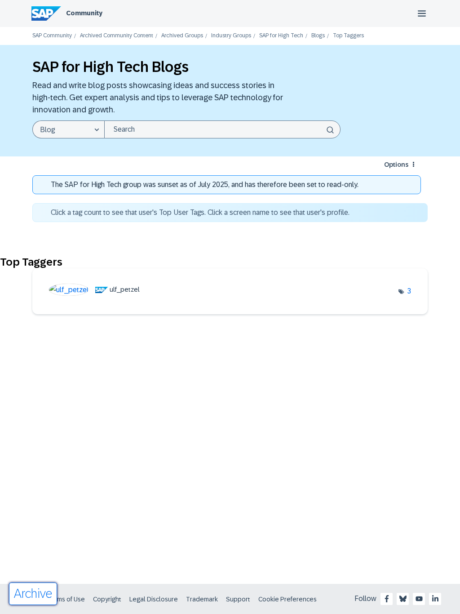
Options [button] (396, 164)
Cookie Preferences (287, 599)
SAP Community (52, 36)
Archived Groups (182, 36)
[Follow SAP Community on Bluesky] (403, 598)
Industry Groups (231, 36)
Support (238, 599)
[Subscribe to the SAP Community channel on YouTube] (419, 598)
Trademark (202, 599)
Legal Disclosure (153, 599)
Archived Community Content (116, 36)
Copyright (107, 599)
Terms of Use (66, 599)
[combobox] (222, 129)
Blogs (318, 36)
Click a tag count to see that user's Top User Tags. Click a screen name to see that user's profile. (200, 212)
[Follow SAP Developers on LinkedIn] (435, 598)
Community (84, 13)
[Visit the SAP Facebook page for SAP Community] (386, 598)
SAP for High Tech (281, 36)
